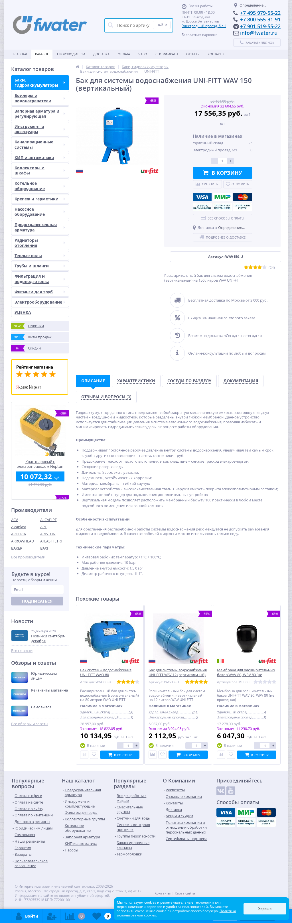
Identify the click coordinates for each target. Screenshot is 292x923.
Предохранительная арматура (36, 227)
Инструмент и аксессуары (29, 129)
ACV (14, 519)
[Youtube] (230, 790)
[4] (259, 267)
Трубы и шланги (32, 266)
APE (43, 526)
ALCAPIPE (48, 519)
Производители (71, 54)
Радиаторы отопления (26, 242)
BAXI (44, 548)
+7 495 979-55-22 (260, 12)
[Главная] (77, 66)
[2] (250, 267)
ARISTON (48, 533)
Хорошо (264, 908)
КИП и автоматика (34, 157)
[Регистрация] (51, 916)
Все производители (28, 557)
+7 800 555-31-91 (260, 19)
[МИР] (222, 197)
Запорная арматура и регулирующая (37, 113)
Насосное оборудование (30, 211)
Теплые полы (28, 255)
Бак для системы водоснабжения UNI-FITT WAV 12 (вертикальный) (178, 672)
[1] (246, 267)
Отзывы (192, 54)
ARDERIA (18, 533)
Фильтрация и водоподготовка (32, 278)
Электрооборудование (38, 302)
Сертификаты (166, 54)
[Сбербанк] (222, 207)
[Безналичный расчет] (242, 207)
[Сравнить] (84, 755)
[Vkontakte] (220, 790)
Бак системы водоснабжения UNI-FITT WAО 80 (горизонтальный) (105, 675)
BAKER (16, 548)
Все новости (22, 650)
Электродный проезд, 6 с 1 (204, 25)
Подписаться (37, 601)
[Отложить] (94, 755)
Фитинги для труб (34, 291)
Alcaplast (18, 526)
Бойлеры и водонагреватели (33, 98)
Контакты (216, 54)
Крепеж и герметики (36, 199)
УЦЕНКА (23, 312)
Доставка (101, 54)
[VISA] (202, 197)
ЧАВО (142, 54)
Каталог (42, 54)
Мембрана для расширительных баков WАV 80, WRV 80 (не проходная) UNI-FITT (246, 675)
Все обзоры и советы (29, 723)
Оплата (124, 54)
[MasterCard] (242, 197)
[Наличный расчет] (202, 207)
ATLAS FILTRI (51, 541)
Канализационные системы (34, 144)
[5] (264, 267)
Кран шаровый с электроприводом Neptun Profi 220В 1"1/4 (40, 464)
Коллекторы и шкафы (29, 170)
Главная (20, 54)
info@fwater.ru (258, 32)
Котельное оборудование (30, 185)
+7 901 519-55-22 (260, 26)
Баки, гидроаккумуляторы (36, 82)
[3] (255, 267)
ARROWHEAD (22, 541)
